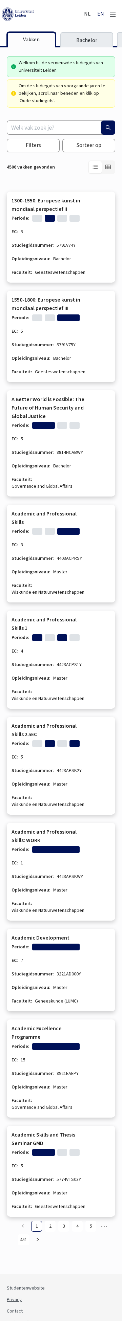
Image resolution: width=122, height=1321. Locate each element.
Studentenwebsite (26, 1288)
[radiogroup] (101, 167)
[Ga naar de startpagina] (42, 14)
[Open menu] (112, 14)
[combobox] (61, 127)
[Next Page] (37, 1239)
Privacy (14, 1299)
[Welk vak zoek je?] (108, 127)
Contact (15, 1311)
